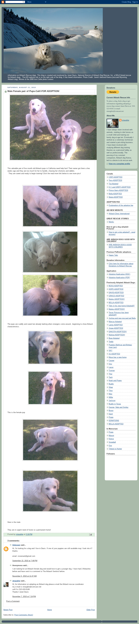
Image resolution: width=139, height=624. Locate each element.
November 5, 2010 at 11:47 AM (24, 576)
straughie (16, 581)
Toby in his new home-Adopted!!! (122, 306)
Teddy (111, 342)
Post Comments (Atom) (23, 615)
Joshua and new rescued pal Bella (122, 318)
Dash (111, 414)
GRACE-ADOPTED (116, 296)
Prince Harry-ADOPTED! (118, 190)
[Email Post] (90, 534)
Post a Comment (13, 601)
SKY (110, 351)
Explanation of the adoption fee (121, 205)
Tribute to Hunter (115, 449)
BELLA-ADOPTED (116, 303)
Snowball (112, 442)
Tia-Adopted (113, 184)
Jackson (112, 401)
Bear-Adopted (114, 338)
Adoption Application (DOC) (119, 274)
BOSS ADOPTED (116, 286)
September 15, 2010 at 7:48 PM (24, 561)
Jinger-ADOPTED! (116, 328)
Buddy (111, 384)
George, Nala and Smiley (118, 407)
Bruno (111, 411)
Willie (111, 397)
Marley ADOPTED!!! (117, 299)
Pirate (111, 417)
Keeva (111, 439)
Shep (111, 387)
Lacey (111, 367)
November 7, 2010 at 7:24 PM (24, 597)
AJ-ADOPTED (114, 354)
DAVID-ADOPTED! (116, 293)
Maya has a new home (118, 357)
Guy (110, 446)
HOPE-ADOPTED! (116, 289)
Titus (111, 391)
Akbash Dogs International (119, 214)
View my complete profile (119, 164)
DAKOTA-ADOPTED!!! (118, 332)
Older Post (90, 610)
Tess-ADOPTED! (115, 180)
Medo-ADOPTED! (116, 197)
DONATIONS (114, 421)
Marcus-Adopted (115, 322)
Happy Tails (113, 255)
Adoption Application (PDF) (119, 278)
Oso (110, 364)
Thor (110, 374)
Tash (111, 377)
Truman (112, 371)
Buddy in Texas (115, 404)
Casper (111, 361)
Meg (110, 394)
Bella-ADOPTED (115, 194)
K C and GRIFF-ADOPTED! (120, 187)
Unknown (16, 545)
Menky (111, 222)
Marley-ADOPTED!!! (117, 309)
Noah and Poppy (115, 381)
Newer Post (7, 610)
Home (49, 610)
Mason (111, 436)
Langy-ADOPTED (116, 325)
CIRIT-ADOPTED (115, 177)
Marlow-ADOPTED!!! (117, 335)
